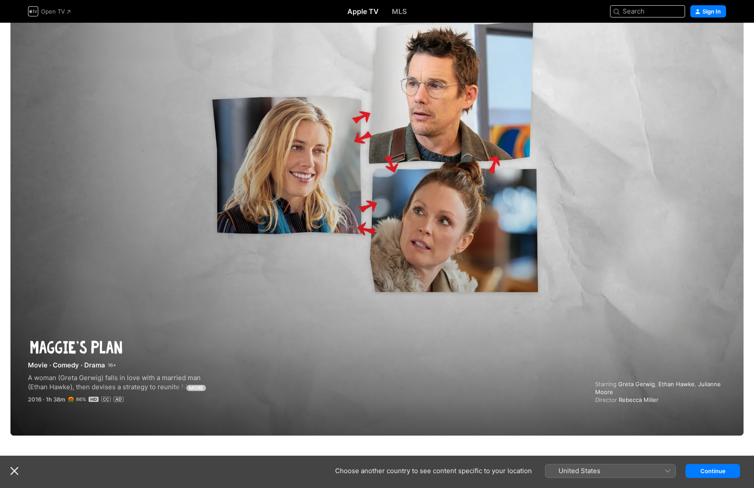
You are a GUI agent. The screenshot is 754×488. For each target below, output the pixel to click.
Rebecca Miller (638, 399)
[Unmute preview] (720, 40)
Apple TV (363, 11)
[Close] (14, 471)
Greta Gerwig (636, 384)
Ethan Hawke (676, 384)
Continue (713, 470)
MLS (399, 11)
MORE (196, 388)
